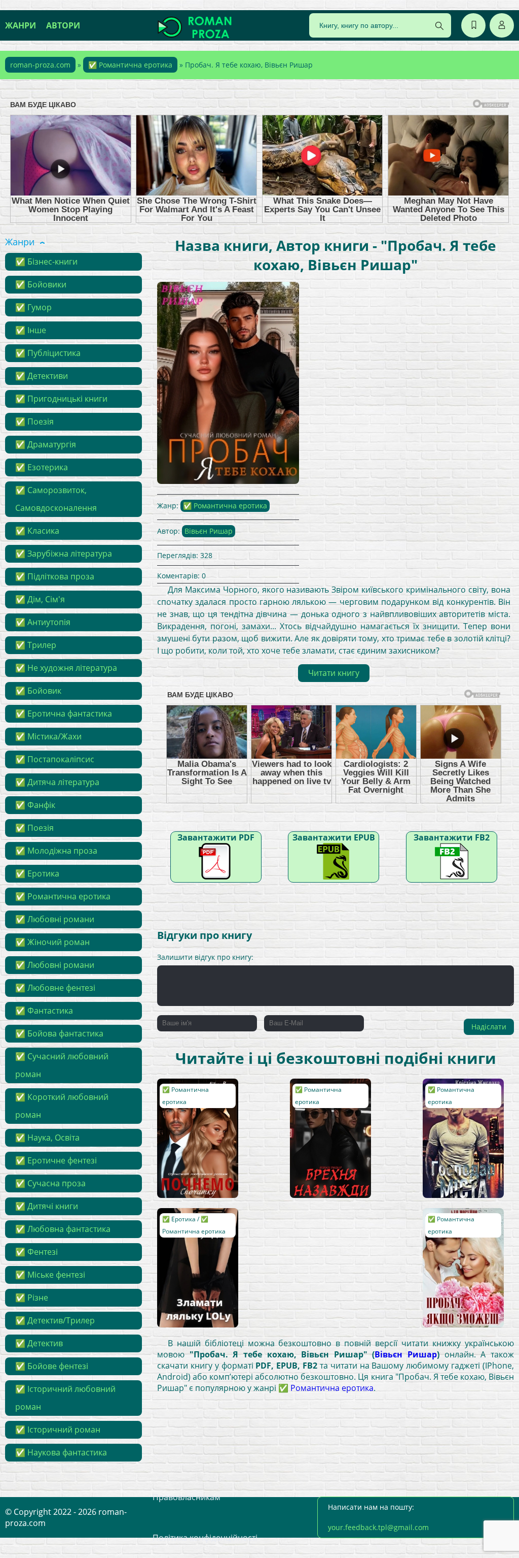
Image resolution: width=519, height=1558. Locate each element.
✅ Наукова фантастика (61, 1452)
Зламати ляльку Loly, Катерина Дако (197, 1223)
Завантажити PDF (215, 837)
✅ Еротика (37, 873)
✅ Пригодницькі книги (61, 398)
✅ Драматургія (45, 444)
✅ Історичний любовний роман (65, 1397)
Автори (63, 25)
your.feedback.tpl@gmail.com (378, 1527)
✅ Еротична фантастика (63, 713)
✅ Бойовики (40, 284)
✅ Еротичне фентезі (56, 1160)
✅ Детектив (39, 1343)
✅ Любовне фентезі (55, 987)
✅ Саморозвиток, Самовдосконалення (56, 498)
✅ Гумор (33, 307)
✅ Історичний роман (57, 1429)
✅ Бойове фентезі (51, 1366)
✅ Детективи (41, 375)
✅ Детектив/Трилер (55, 1320)
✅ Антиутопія (42, 622)
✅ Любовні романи (54, 919)
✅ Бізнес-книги (46, 261)
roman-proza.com (40, 65)
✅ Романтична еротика (130, 65)
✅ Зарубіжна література (63, 553)
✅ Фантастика (44, 1010)
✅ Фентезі (36, 1251)
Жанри (20, 25)
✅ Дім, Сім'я (40, 599)
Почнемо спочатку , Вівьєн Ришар (196, 1093)
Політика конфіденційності (205, 1537)
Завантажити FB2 (452, 837)
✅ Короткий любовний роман (61, 1105)
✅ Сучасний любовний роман (61, 1065)
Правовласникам (186, 1497)
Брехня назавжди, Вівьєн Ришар (326, 1093)
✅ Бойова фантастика (59, 1033)
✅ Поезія (34, 421)
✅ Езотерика (41, 467)
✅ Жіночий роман (52, 942)
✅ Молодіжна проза (56, 850)
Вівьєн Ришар (208, 531)
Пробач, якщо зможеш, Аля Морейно (452, 1228)
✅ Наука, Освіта (47, 1137)
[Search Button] (439, 26)
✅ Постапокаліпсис (54, 759)
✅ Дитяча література (57, 782)
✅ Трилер (35, 645)
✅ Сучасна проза (50, 1183)
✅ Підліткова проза (54, 576)
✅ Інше (30, 330)
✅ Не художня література (66, 667)
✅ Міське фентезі (50, 1274)
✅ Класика (37, 530)
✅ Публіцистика (48, 353)
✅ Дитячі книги (46, 1206)
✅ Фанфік (35, 804)
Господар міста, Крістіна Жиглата (458, 1093)
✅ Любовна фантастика (62, 1229)
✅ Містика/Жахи (48, 736)
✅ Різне (31, 1297)
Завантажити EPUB (333, 837)
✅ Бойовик (38, 690)
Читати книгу (333, 672)
